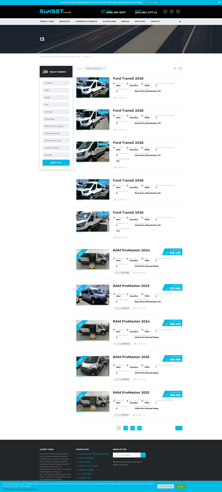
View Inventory (86, 458)
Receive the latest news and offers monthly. (127, 463)
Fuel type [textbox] (48, 112)
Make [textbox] (46, 90)
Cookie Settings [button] (165, 486)
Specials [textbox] (48, 155)
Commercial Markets (86, 21)
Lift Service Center (88, 466)
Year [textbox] (46, 104)
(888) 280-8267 (116, 12)
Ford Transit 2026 (128, 78)
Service (125, 21)
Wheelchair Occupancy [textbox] (54, 126)
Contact (155, 21)
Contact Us (84, 478)
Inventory (64, 21)
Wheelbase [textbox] (49, 119)
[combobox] (56, 83)
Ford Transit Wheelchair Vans (94, 454)
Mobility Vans (47, 21)
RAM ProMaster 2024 (131, 250)
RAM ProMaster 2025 (131, 357)
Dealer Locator (86, 470)
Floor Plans (109, 21)
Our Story (140, 21)
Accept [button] (180, 486)
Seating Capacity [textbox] (51, 133)
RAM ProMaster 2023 (131, 286)
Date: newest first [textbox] (93, 68)
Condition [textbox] (48, 83)
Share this (121, 98)
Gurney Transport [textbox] (52, 148)
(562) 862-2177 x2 (146, 12)
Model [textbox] (47, 97)
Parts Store (84, 462)
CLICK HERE (152, 2)
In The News (85, 474)
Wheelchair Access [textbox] (52, 140)
